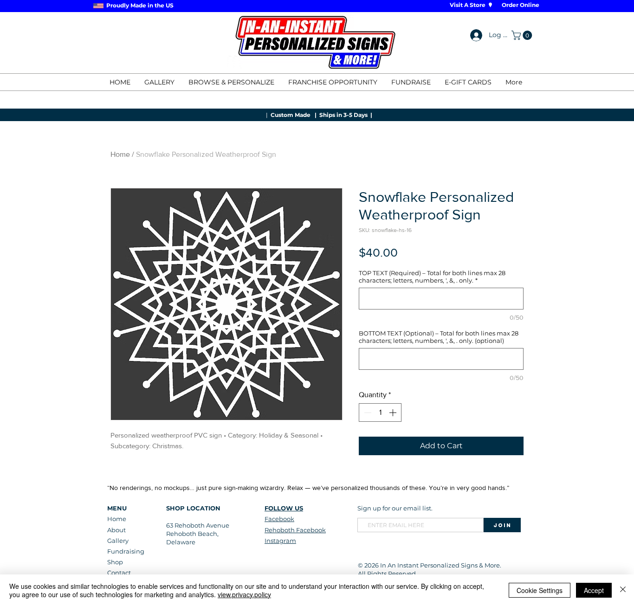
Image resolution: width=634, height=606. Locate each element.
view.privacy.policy (244, 594)
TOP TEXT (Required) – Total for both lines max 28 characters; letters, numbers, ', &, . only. (432, 276)
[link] (522, 35)
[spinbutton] (380, 412)
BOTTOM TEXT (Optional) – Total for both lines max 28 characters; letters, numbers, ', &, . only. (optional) (438, 336)
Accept (594, 590)
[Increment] (393, 412)
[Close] (622, 590)
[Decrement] (366, 412)
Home (120, 154)
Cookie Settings (540, 590)
